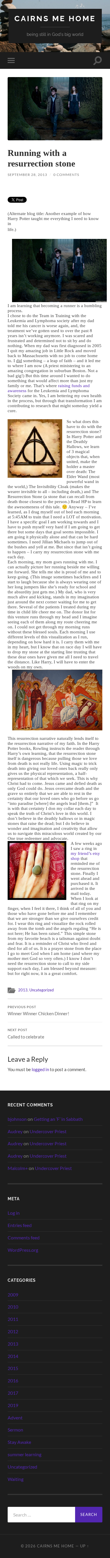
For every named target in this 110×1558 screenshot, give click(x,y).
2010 (13, 1306)
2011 (13, 1319)
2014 (13, 1356)
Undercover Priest (48, 1131)
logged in (40, 1069)
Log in (14, 1213)
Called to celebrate (26, 1033)
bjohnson (17, 1119)
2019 (13, 1405)
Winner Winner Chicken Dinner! (38, 1010)
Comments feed (24, 1237)
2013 (23, 990)
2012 (13, 1331)
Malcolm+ (18, 1168)
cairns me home (55, 18)
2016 (13, 1380)
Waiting (15, 1479)
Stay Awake (19, 1442)
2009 (13, 1294)
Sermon (15, 1429)
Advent (15, 1417)
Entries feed (20, 1225)
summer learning (24, 1454)
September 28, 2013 (27, 174)
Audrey (15, 1131)
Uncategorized (41, 990)
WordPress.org (23, 1250)
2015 (13, 1368)
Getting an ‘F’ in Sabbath (58, 1119)
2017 (13, 1393)
